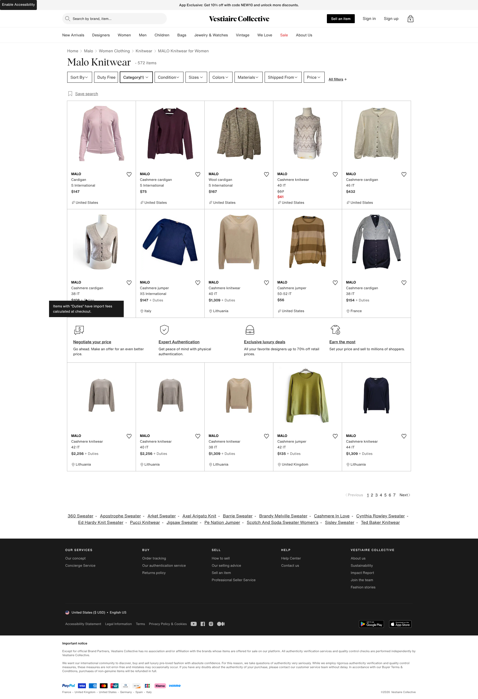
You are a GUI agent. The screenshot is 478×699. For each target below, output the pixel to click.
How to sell (221, 558)
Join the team (362, 580)
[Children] (173, 35)
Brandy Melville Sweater (283, 516)
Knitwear (144, 51)
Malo (88, 51)
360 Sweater (80, 516)
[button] (410, 18)
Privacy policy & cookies (168, 624)
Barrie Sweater (237, 516)
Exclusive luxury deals (264, 342)
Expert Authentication (179, 342)
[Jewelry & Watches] (232, 35)
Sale (284, 35)
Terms (140, 624)
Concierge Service (80, 565)
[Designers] (114, 35)
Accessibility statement (83, 624)
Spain (139, 692)
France (66, 692)
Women (124, 35)
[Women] (135, 35)
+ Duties (87, 300)
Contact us (290, 565)
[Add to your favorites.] (129, 174)
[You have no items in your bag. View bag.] (410, 18)
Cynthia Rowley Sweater (380, 516)
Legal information (118, 624)
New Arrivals (73, 35)
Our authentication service (164, 565)
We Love (264, 35)
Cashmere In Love (332, 516)
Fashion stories (363, 587)
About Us (304, 35)
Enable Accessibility (18, 4)
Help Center (291, 558)
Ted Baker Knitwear (380, 522)
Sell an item (341, 18)
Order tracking (154, 558)
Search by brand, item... (92, 18)
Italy (149, 692)
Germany (126, 692)
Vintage (242, 35)
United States (108, 692)
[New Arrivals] (88, 35)
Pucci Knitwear (145, 522)
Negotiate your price (92, 342)
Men (143, 35)
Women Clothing (114, 51)
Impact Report (362, 572)
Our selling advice (226, 565)
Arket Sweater (162, 516)
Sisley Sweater (339, 522)
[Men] (151, 35)
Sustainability (362, 565)
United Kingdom (85, 692)
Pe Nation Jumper (222, 522)
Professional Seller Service (233, 580)
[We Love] (276, 35)
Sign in (369, 18)
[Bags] (190, 35)
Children (162, 35)
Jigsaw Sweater (182, 522)
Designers (101, 35)
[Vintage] (253, 35)
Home (72, 51)
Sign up (391, 18)
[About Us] (316, 35)
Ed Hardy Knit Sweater (100, 522)
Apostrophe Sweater (120, 516)
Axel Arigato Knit (199, 516)
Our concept (75, 558)
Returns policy (154, 572)
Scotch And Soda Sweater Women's (282, 522)
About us (358, 558)
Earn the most (342, 342)
